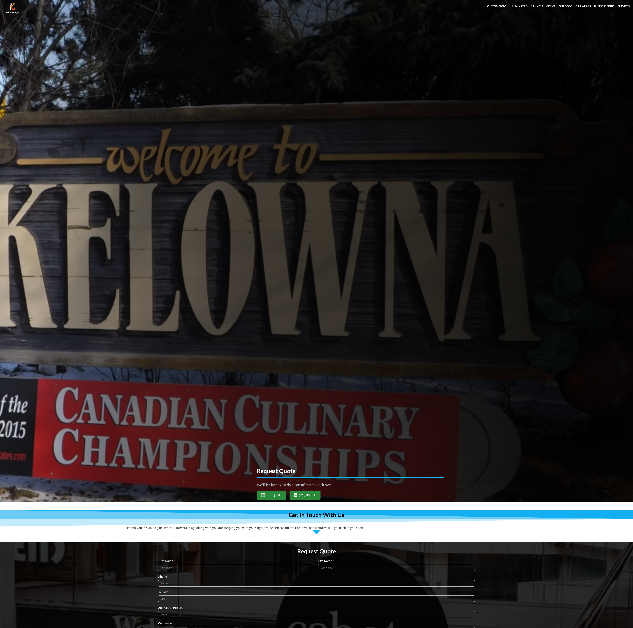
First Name (165, 561)
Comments (165, 623)
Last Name (325, 561)
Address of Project (170, 607)
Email (162, 592)
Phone (162, 576)
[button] (271, 495)
